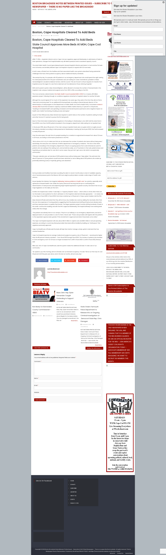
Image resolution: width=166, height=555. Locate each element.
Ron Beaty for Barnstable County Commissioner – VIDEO (42, 310)
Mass (66, 289)
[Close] (163, 2)
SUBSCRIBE (58, 22)
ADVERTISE (69, 22)
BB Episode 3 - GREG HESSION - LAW (118, 205)
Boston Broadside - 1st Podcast (117, 220)
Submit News (129, 553)
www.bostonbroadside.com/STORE (116, 253)
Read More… (74, 321)
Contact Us (120, 553)
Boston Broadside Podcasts (120, 193)
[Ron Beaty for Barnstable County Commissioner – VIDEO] (43, 295)
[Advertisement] (67, 167)
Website (36, 392)
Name (36, 378)
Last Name (117, 42)
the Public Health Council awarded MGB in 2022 (69, 94)
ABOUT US (79, 22)
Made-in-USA (99, 22)
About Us (112, 553)
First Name (117, 34)
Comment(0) (55, 35)
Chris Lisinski (37, 56)
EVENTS (89, 22)
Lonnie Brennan (46, 35)
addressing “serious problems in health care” (71, 181)
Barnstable (36, 29)
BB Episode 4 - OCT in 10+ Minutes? (118, 198)
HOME (39, 22)
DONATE (48, 22)
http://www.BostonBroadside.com (57, 272)
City (115, 51)
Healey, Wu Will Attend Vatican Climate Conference (95, 348)
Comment (38, 361)
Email (36, 385)
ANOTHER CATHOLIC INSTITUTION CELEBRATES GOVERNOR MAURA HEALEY (42, 348)
